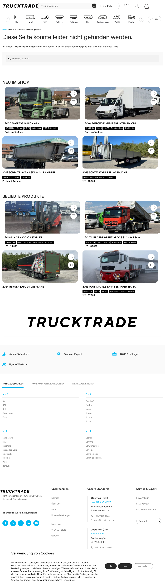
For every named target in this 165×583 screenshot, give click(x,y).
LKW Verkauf (142, 503)
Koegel (89, 413)
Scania (89, 438)
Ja (111, 566)
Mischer (131, 22)
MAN (4, 442)
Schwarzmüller (92, 446)
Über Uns (56, 503)
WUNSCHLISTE (58, 529)
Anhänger (74, 22)
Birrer (5, 401)
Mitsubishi (7, 454)
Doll (4, 409)
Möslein (6, 458)
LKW (31, 22)
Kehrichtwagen (102, 22)
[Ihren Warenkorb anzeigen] (147, 6)
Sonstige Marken (94, 458)
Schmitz (89, 442)
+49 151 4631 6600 (103, 547)
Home (4, 29)
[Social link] (5, 523)
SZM (45, 22)
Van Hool (90, 450)
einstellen (143, 566)
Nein (125, 566)
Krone (88, 421)
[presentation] (7, 19)
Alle (16, 22)
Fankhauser (7, 413)
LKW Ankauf (142, 497)
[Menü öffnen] (157, 6)
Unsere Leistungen (60, 515)
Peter (4, 462)
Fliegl (4, 417)
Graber (89, 405)
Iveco (88, 409)
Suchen (94, 6)
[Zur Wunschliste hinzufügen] (73, 93)
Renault (6, 466)
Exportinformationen (146, 509)
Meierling (6, 446)
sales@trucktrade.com (104, 520)
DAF (4, 405)
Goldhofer (91, 401)
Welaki (117, 22)
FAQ (53, 509)
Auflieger (59, 22)
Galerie (55, 535)
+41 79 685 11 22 (102, 515)
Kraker (89, 417)
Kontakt (55, 497)
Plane (88, 22)
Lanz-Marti (7, 438)
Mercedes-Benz (9, 450)
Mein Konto (57, 524)
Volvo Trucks (92, 454)
